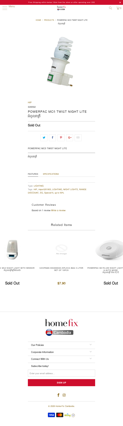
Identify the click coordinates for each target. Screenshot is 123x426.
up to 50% (59, 193)
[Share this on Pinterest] (60, 137)
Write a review (58, 210)
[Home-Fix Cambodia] (61, 8)
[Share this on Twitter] (44, 137)
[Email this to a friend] (78, 137)
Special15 (48, 193)
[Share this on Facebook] (52, 137)
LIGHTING (39, 186)
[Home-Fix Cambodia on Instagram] (64, 395)
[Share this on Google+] (69, 137)
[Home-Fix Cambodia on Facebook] (58, 395)
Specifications (51, 174)
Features (33, 174)
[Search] (112, 8)
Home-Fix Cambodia (65, 406)
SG (41, 193)
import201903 (44, 189)
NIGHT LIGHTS (70, 189)
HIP (30, 103)
